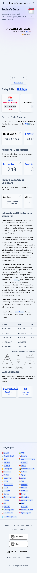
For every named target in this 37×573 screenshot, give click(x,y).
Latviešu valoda (27, 510)
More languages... (10, 517)
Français (7, 465)
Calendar (21, 529)
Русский (7, 462)
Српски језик (26, 513)
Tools (23, 525)
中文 (22, 453)
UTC (26, 124)
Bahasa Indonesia (28, 469)
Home (7, 525)
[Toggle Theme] (33, 3)
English (6, 453)
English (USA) (9, 456)
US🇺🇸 (28, 32)
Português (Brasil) (28, 459)
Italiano (24, 472)
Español (24, 456)
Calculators (15, 525)
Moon (14, 529)
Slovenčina (25, 497)
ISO (15, 280)
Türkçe (23, 475)
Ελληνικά (24, 491)
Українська (8, 478)
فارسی (23, 478)
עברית (6, 488)
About (9, 557)
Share (32, 16)
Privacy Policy (17, 557)
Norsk (23, 494)
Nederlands (8, 484)
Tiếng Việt (7, 472)
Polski (6, 481)
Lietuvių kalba (9, 510)
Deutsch (24, 462)
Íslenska (7, 506)
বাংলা (5, 503)
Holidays (22, 89)
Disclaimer (26, 557)
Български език (10, 497)
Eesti (23, 503)
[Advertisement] (18, 56)
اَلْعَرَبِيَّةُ (6, 459)
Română (24, 484)
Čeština (24, 488)
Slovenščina (8, 513)
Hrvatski (24, 506)
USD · (17, 83)
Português (8, 469)
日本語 (23, 465)
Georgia (10, 100)
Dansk (6, 494)
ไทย (22, 481)
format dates (19, 312)
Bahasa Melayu (27, 500)
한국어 (6, 475)
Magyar (7, 491)
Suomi (6, 500)
